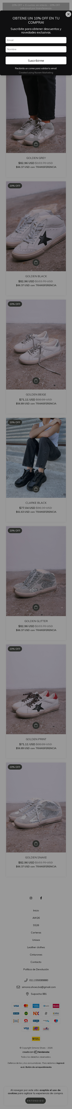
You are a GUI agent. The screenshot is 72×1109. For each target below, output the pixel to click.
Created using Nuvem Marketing (36, 72)
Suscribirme (36, 60)
